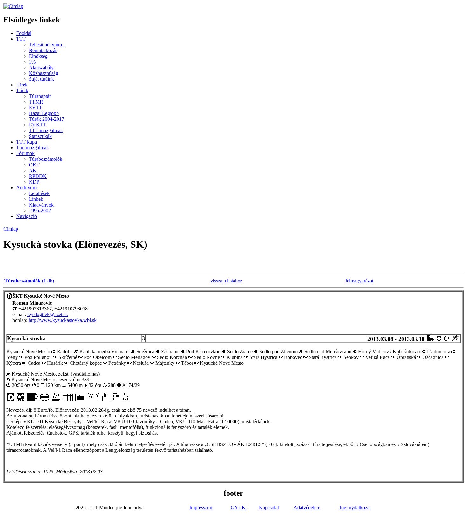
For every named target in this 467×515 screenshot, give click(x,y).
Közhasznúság (43, 73)
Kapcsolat (269, 507)
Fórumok (25, 153)
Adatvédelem (307, 507)
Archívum (26, 187)
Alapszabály (41, 67)
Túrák (22, 90)
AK (33, 170)
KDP (34, 182)
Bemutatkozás (43, 50)
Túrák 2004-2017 (46, 119)
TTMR (36, 102)
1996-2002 (40, 210)
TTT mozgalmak (46, 130)
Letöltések (39, 193)
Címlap (10, 229)
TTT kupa (26, 142)
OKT (34, 164)
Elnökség (38, 56)
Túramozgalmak (32, 147)
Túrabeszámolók (45, 159)
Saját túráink (41, 79)
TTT (21, 39)
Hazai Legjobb (44, 113)
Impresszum (201, 507)
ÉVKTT (37, 124)
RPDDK (38, 176)
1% (32, 61)
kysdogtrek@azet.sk (47, 314)
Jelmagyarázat (359, 280)
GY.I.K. (239, 507)
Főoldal (23, 33)
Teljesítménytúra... (47, 44)
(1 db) (29, 280)
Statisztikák (40, 136)
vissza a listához (226, 280)
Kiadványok (41, 204)
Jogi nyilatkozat (355, 507)
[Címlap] (13, 6)
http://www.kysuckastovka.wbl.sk (63, 320)
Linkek (36, 199)
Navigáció (26, 216)
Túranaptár (40, 96)
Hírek (22, 84)
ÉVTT (35, 107)
